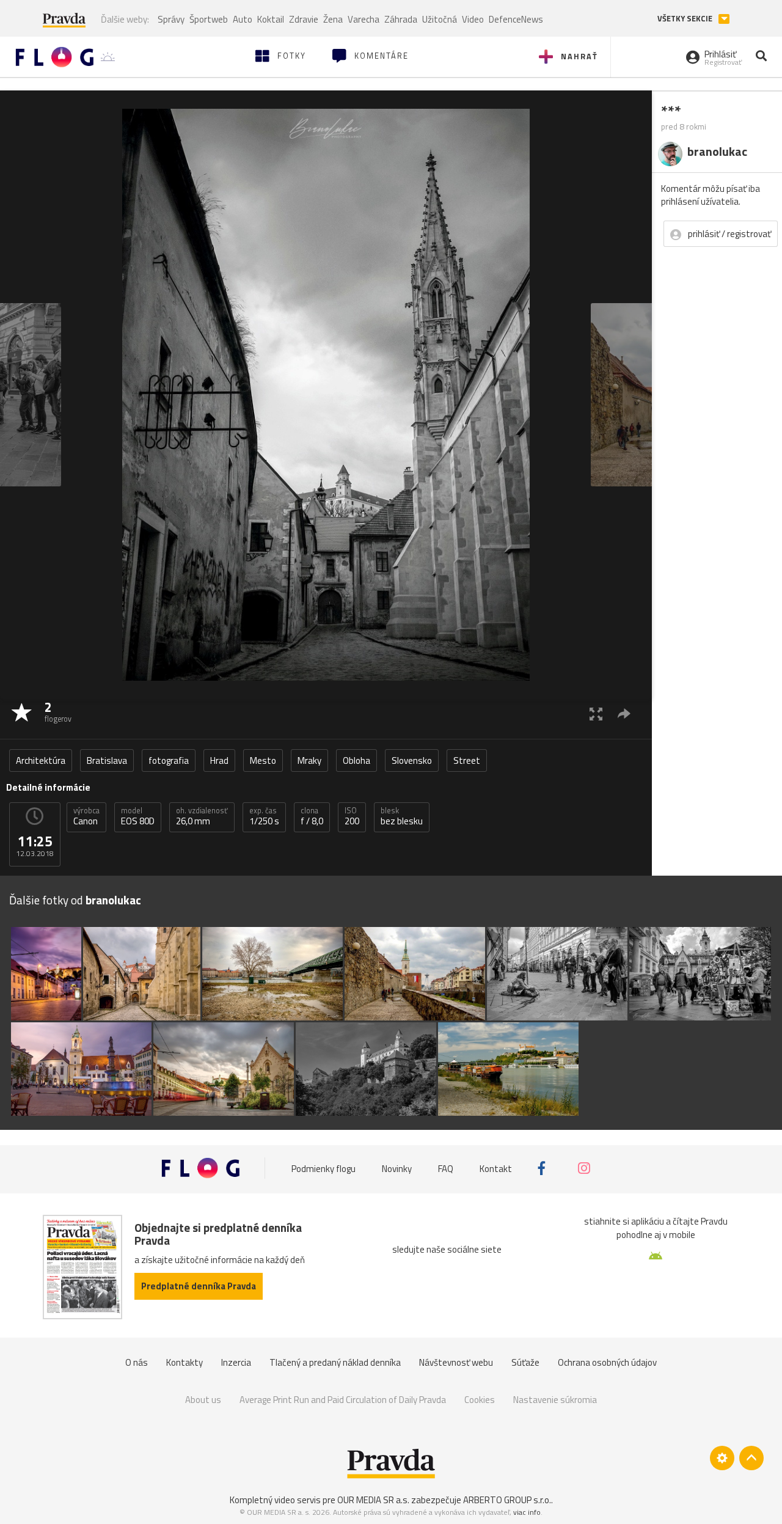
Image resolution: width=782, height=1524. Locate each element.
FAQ (445, 1168)
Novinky (397, 1168)
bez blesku (402, 816)
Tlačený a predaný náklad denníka (335, 1362)
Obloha (356, 760)
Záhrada (400, 19)
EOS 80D (138, 816)
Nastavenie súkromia (555, 1399)
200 (352, 816)
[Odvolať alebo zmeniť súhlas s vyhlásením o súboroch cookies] (722, 1458)
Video (473, 19)
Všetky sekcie (685, 18)
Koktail (270, 19)
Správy (171, 19)
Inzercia (236, 1362)
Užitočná (439, 19)
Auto (242, 19)
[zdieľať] (624, 713)
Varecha (363, 19)
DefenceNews (516, 19)
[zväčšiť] (596, 713)
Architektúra (40, 760)
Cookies (479, 1399)
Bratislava (107, 760)
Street (466, 760)
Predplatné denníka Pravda (198, 1286)
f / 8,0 (312, 816)
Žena (333, 19)
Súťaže (525, 1362)
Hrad (219, 760)
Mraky (309, 760)
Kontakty (184, 1362)
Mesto (263, 760)
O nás (136, 1362)
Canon (86, 816)
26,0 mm (202, 816)
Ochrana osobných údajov (607, 1362)
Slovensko (412, 760)
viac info (527, 1512)
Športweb (208, 19)
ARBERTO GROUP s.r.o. (507, 1500)
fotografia (168, 760)
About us (203, 1399)
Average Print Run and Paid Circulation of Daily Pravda (342, 1399)
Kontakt (496, 1168)
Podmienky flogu (323, 1168)
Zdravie (303, 19)
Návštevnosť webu (456, 1362)
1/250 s (264, 816)
